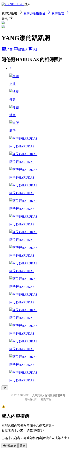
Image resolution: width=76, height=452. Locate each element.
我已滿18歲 (9, 445)
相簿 (9, 49)
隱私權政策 (31, 399)
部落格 (23, 49)
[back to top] (5, 388)
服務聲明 (46, 399)
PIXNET (24, 395)
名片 (36, 49)
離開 (22, 445)
